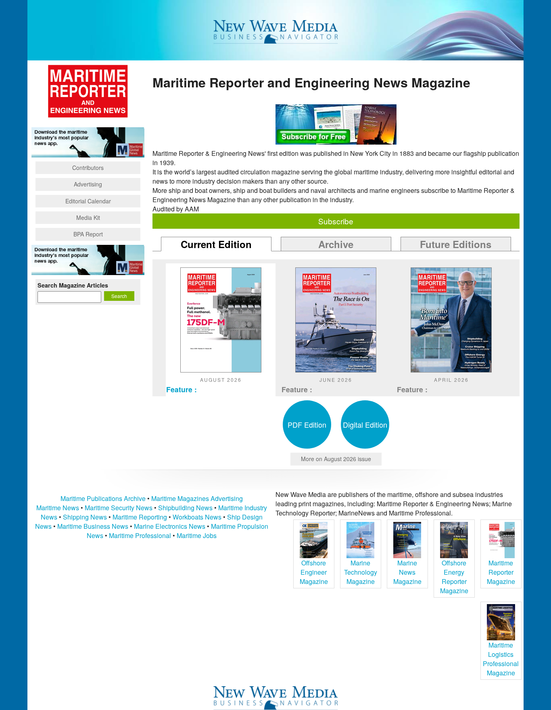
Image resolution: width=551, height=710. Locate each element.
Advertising (88, 184)
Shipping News (85, 517)
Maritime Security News (118, 507)
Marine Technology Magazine (360, 572)
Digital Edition (365, 424)
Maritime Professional (140, 535)
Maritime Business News (93, 526)
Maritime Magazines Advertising (197, 498)
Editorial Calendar (88, 201)
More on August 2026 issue (336, 459)
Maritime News (57, 507)
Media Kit (88, 217)
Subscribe (335, 220)
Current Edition (216, 244)
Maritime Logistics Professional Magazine (501, 658)
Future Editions (455, 244)
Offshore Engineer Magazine (314, 572)
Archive (335, 244)
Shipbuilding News (185, 507)
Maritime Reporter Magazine (501, 572)
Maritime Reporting (140, 517)
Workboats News (197, 517)
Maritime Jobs (197, 535)
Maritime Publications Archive (103, 498)
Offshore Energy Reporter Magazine (454, 576)
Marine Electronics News (169, 526)
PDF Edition (307, 424)
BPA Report (88, 234)
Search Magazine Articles (73, 285)
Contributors (88, 168)
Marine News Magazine (407, 572)
